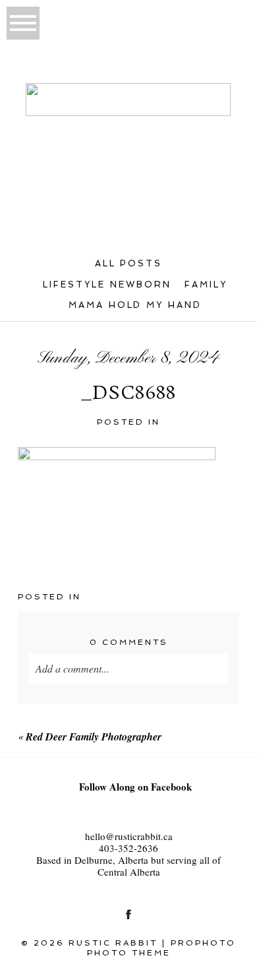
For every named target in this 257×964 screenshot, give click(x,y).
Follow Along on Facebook (135, 786)
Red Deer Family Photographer (93, 736)
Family (206, 284)
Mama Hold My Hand (135, 305)
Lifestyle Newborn (107, 284)
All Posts (129, 263)
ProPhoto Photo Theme (162, 947)
